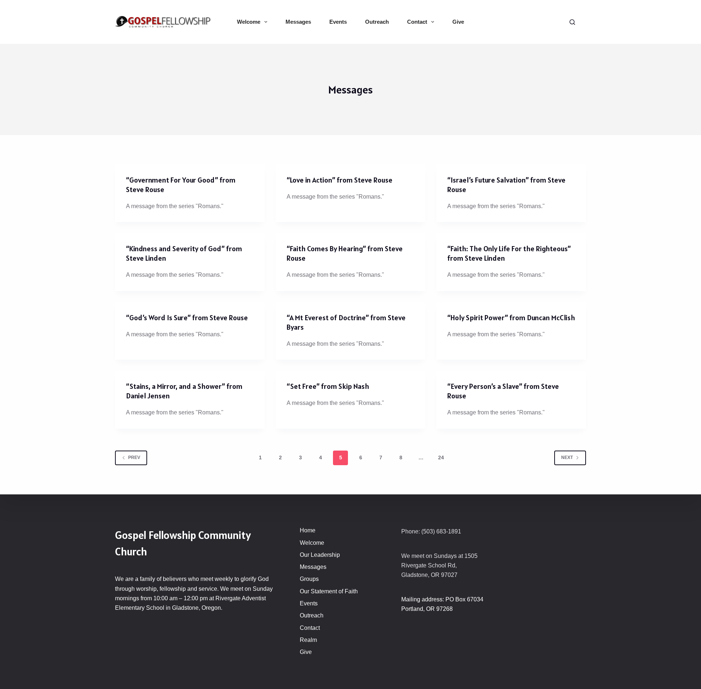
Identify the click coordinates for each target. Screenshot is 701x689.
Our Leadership (320, 555)
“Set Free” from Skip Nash (328, 386)
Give (458, 22)
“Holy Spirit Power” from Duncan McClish (511, 317)
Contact (417, 22)
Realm (308, 640)
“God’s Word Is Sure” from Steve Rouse (187, 317)
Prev (134, 457)
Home (307, 530)
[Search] (572, 22)
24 (441, 457)
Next (567, 457)
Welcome (248, 22)
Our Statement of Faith (329, 591)
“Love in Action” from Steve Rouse (339, 180)
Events (338, 22)
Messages (298, 22)
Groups (309, 579)
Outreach (377, 22)
